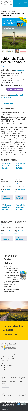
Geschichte (13, 377)
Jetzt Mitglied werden (11, 335)
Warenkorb (5, 386)
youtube (23, 395)
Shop (9, 11)
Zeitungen (14, 11)
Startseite (3, 11)
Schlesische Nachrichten (7, 13)
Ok (18, 404)
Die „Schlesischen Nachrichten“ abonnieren (12, 290)
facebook (10, 395)
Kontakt (12, 381)
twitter (4, 395)
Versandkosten (19, 70)
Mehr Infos (23, 404)
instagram (17, 395)
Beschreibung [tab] (8, 103)
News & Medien (4, 382)
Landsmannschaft (22, 378)
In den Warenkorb (15, 89)
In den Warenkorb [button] (6, 197)
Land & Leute (4, 378)
